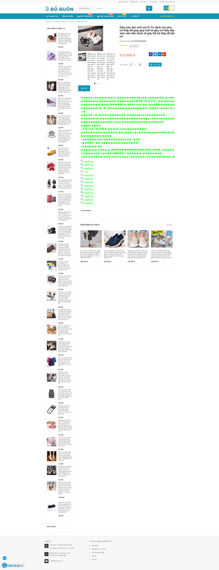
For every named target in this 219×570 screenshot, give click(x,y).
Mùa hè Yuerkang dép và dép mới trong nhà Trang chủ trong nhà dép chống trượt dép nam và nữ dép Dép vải (65, 330)
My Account (124, 2)
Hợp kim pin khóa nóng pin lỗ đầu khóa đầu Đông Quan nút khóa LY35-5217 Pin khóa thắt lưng (64, 410)
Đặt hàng (156, 64)
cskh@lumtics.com (56, 561)
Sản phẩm (68, 16)
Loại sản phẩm (84, 8)
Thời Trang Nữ (86, 15)
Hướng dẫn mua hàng (99, 549)
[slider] (124, 45)
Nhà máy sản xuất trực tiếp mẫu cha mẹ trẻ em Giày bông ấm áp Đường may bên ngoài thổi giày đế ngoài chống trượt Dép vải (65, 38)
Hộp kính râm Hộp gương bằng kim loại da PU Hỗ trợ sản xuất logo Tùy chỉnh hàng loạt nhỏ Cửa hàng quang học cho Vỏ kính (65, 507)
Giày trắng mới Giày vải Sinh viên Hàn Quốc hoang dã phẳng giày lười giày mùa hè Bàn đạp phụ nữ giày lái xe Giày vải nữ (65, 471)
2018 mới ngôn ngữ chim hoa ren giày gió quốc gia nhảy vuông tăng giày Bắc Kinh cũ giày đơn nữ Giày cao (65, 456)
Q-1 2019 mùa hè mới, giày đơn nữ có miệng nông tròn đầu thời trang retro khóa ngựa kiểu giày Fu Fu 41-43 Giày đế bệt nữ (90, 254)
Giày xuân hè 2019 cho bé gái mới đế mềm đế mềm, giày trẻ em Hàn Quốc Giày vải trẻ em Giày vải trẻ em (65, 442)
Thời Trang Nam (106, 15)
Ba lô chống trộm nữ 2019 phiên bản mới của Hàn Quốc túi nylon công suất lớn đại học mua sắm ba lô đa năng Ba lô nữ (65, 184)
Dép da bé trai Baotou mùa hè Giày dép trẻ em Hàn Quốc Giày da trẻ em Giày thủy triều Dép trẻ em (64, 152)
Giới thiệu (95, 545)
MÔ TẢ (84, 88)
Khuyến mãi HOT (168, 16)
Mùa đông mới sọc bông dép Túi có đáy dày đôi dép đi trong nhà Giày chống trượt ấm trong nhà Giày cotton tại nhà (65, 56)
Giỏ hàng (154, 2)
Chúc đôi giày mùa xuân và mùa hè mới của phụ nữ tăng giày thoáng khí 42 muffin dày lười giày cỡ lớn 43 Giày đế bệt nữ (114, 254)
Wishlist (135, 2)
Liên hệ (135, 16)
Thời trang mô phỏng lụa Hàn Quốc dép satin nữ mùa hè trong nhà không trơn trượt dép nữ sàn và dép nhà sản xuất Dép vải (64, 377)
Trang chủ (53, 16)
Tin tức (123, 15)
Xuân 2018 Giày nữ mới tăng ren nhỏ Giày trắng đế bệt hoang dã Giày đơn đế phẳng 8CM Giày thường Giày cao (64, 120)
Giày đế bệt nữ (82, 21)
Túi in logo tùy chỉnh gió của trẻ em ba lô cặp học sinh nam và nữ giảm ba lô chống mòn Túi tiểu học (65, 362)
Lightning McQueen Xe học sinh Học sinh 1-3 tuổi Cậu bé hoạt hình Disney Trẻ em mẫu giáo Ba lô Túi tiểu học (65, 216)
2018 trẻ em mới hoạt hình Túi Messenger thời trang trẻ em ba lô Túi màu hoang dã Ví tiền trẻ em (64, 265)
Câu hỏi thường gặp (98, 552)
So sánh (144, 2)
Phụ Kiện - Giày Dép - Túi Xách (64, 21)
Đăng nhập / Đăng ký (168, 2)
